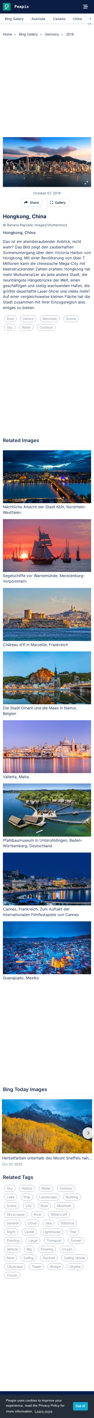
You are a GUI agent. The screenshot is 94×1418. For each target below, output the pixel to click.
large (33, 1240)
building (72, 1197)
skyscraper (16, 1214)
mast (10, 1258)
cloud (32, 1223)
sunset (76, 1240)
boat (10, 319)
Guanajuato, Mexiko (21, 977)
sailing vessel (74, 1258)
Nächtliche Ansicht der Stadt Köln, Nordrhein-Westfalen (44, 509)
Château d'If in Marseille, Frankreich (35, 644)
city (29, 1206)
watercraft (59, 1214)
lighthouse (51, 1232)
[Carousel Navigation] (47, 1136)
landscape (48, 1197)
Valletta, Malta (16, 776)
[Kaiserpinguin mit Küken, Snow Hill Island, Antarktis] (7, 162)
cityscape (15, 1266)
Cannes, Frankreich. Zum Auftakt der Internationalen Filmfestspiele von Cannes (41, 912)
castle (29, 1232)
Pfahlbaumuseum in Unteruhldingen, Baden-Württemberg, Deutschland (42, 843)
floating (47, 1249)
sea (49, 1223)
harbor (28, 319)
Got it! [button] (80, 1406)
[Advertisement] (47, 88)
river (38, 1214)
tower (36, 1266)
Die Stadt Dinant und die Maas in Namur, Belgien (40, 710)
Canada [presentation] (59, 19)
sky (10, 327)
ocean (67, 1249)
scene (71, 319)
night (11, 1232)
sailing (28, 1258)
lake (10, 1197)
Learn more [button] (44, 1411)
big (29, 1249)
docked (49, 1258)
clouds (12, 1275)
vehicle (12, 1249)
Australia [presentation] (38, 19)
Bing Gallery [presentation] (14, 19)
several (13, 1223)
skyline (75, 1266)
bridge (55, 1266)
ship (26, 1197)
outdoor (46, 327)
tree (72, 1232)
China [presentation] (77, 19)
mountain (50, 319)
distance (67, 1223)
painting (13, 1240)
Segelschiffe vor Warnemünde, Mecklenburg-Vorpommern (44, 578)
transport (54, 1240)
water (26, 327)
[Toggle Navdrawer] (85, 6)
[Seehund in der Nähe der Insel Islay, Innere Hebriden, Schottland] (86, 162)
